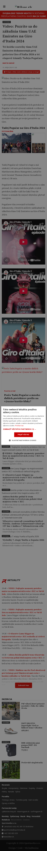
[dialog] (23, 425)
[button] (23, 429)
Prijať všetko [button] (23, 435)
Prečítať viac (19, 426)
